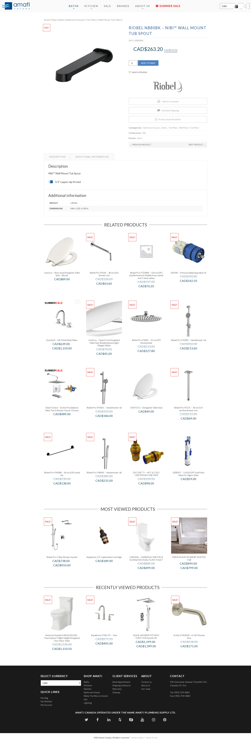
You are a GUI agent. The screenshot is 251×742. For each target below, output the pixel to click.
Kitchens (88, 685)
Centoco (66, 285)
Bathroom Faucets (75, 19)
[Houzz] (120, 719)
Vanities (88, 689)
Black (139, 138)
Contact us (146, 682)
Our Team (145, 689)
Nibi (144, 133)
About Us (142, 6)
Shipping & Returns (121, 685)
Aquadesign (150, 652)
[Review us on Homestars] (131, 719)
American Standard (65, 655)
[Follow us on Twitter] (86, 719)
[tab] (57, 156)
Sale (107, 6)
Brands (123, 6)
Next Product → (197, 144)
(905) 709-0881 (182, 692)
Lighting (88, 703)
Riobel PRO (108, 289)
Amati (47, 19)
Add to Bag (148, 63)
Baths (74, 6)
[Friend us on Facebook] (97, 719)
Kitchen (91, 6)
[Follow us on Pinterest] (164, 719)
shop (54, 19)
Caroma (150, 574)
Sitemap (116, 692)
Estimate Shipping (170, 110)
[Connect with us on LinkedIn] (108, 719)
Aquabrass (108, 566)
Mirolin (193, 574)
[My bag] (236, 6)
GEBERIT (192, 485)
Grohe (192, 287)
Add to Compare (170, 101)
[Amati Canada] (15, 6)
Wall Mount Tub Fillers (109, 19)
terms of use (151, 737)
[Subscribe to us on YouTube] (142, 719)
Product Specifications (169, 119)
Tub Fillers (91, 19)
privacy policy (137, 737)
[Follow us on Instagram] (153, 719)
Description (57, 156)
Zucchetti (66, 354)
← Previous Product (140, 144)
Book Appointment (121, 682)
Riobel (66, 571)
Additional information (92, 156)
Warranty (117, 689)
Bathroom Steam (92, 692)
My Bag (44, 698)
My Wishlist (46, 701)
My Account (46, 705)
